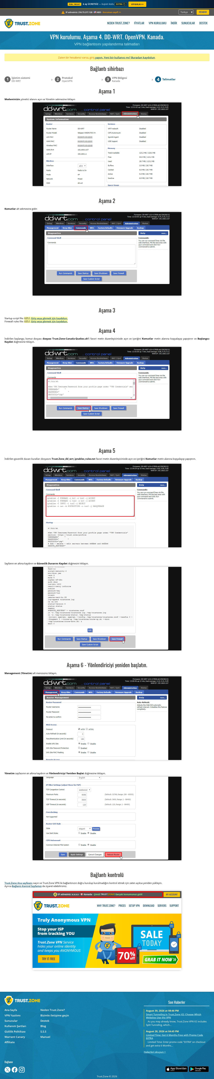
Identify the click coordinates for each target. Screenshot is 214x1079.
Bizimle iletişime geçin (54, 1015)
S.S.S (43, 1031)
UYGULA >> (137, 4)
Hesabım (203, 12)
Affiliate (10, 1042)
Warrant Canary (15, 1037)
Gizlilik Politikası (15, 1031)
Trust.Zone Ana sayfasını (18, 883)
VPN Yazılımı (13, 1015)
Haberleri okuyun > (155, 1051)
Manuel (45, 1037)
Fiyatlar (139, 23)
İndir (174, 23)
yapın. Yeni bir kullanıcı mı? (113, 57)
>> (112, 12)
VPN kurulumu (157, 23)
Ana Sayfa (11, 1010)
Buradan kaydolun (143, 57)
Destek (203, 23)
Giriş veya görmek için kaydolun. (49, 318)
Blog (43, 1026)
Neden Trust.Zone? (118, 23)
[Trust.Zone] (22, 23)
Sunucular (188, 23)
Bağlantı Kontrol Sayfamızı (27, 886)
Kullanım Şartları (15, 1026)
